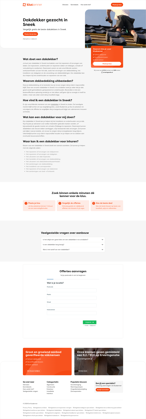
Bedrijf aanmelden (103, 390)
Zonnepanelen (76, 391)
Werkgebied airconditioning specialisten (109, 408)
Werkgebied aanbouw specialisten (34, 410)
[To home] (32, 4)
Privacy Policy (27, 408)
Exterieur (50, 389)
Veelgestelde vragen (30, 391)
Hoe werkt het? (86, 5)
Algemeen (50, 385)
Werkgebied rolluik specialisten (33, 415)
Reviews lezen (82, 371)
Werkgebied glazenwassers (111, 413)
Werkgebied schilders (40, 408)
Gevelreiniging (76, 385)
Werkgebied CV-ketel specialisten (95, 410)
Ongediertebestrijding (79, 389)
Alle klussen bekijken (33, 371)
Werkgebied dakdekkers (54, 410)
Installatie (50, 391)
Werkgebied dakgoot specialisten (83, 408)
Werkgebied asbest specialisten (73, 410)
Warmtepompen (77, 387)
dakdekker (55, 104)
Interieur (50, 393)
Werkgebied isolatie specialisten (33, 413)
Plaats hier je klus (30, 34)
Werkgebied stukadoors (51, 415)
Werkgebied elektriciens (93, 413)
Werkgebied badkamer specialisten (73, 413)
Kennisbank (74, 5)
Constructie (51, 387)
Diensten (65, 5)
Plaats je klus (117, 5)
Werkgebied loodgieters (52, 413)
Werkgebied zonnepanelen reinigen (60, 408)
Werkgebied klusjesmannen (69, 415)
